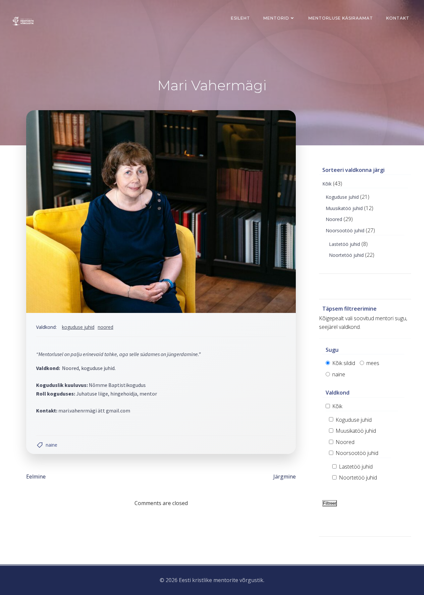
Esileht (240, 18)
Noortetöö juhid (346, 255)
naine (51, 445)
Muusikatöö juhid (344, 208)
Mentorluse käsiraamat (340, 18)
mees (372, 363)
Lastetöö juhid (344, 244)
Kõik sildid (343, 363)
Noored (105, 327)
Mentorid (276, 18)
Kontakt (397, 18)
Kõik (327, 184)
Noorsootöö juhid (345, 230)
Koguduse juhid (78, 327)
